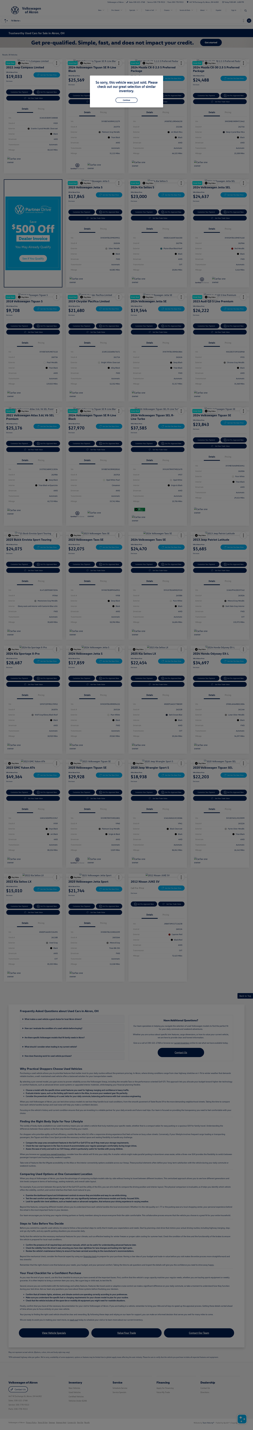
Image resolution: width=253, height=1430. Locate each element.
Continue (126, 100)
